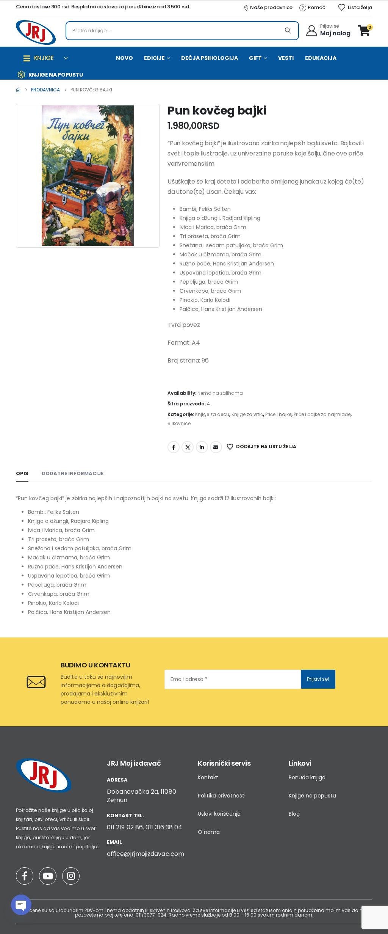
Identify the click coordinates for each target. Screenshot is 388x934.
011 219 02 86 (125, 827)
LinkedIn (202, 447)
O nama (209, 832)
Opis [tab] (22, 473)
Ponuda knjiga (307, 777)
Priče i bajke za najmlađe (322, 414)
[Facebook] (24, 876)
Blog (294, 814)
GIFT (255, 58)
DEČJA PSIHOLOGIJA (209, 58)
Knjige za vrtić (247, 414)
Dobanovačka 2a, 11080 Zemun (141, 795)
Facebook (173, 447)
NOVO (124, 58)
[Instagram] (71, 876)
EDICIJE (154, 58)
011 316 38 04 (164, 827)
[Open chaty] (21, 905)
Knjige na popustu (312, 795)
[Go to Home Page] (18, 89)
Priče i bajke (278, 414)
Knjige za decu (212, 414)
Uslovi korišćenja (219, 814)
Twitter (187, 447)
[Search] (288, 30)
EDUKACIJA (320, 58)
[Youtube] (47, 876)
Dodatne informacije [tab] (72, 473)
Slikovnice (179, 423)
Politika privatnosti (222, 795)
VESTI (286, 58)
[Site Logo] (36, 32)
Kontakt (208, 777)
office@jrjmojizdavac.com (145, 853)
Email (216, 447)
